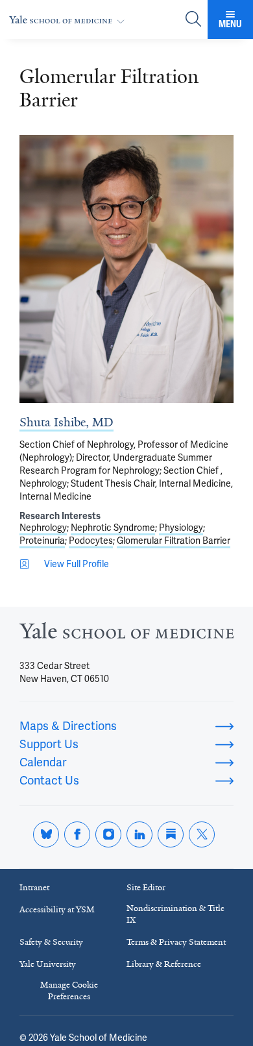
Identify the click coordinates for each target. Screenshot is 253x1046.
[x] (202, 834)
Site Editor (145, 887)
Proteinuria (42, 540)
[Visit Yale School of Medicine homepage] (126, 634)
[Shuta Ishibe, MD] (126, 269)
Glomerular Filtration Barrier (173, 540)
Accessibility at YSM (57, 909)
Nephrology (43, 527)
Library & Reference (163, 963)
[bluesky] (46, 834)
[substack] (171, 834)
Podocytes (91, 540)
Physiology (181, 527)
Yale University (47, 963)
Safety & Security (51, 941)
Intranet (34, 887)
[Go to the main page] (69, 19)
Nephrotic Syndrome (113, 527)
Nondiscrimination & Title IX (175, 914)
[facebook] (77, 834)
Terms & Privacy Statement (176, 941)
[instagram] (108, 834)
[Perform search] (193, 20)
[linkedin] (139, 834)
